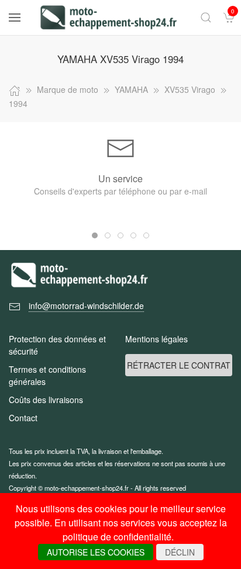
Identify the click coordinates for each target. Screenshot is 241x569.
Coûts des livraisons (46, 399)
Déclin (180, 552)
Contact (23, 418)
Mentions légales (156, 339)
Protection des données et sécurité (57, 345)
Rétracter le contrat (178, 365)
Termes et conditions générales (47, 375)
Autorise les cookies (95, 552)
